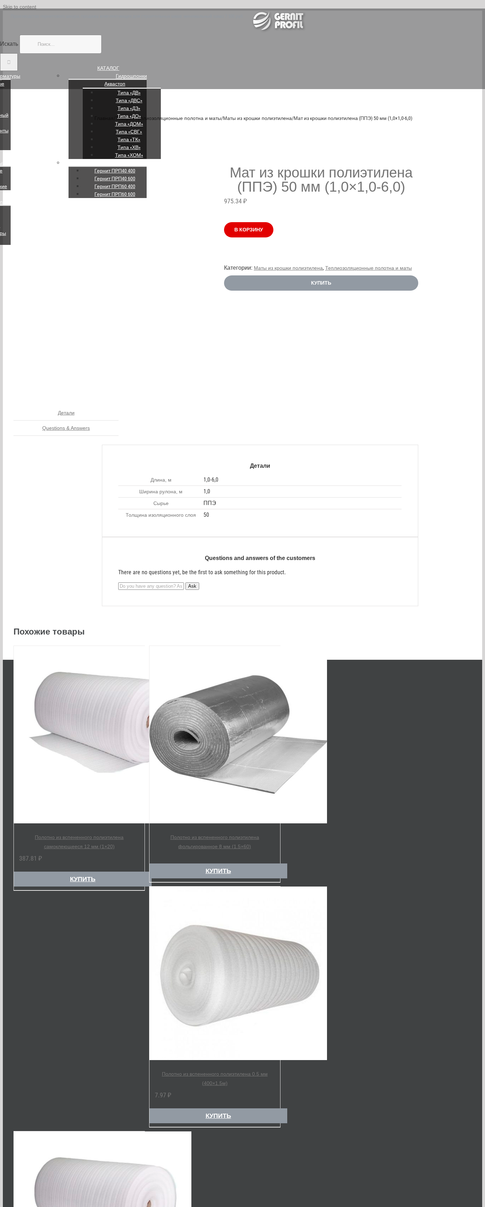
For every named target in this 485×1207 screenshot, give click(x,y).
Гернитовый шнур (131, 163)
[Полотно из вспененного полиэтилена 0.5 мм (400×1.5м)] (214, 974)
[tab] (66, 413)
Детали (66, 413)
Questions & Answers (66, 428)
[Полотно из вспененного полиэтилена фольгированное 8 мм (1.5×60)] (214, 735)
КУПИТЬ (321, 283)
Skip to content (19, 7)
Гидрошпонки (131, 76)
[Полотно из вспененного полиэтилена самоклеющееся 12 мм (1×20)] (79, 735)
